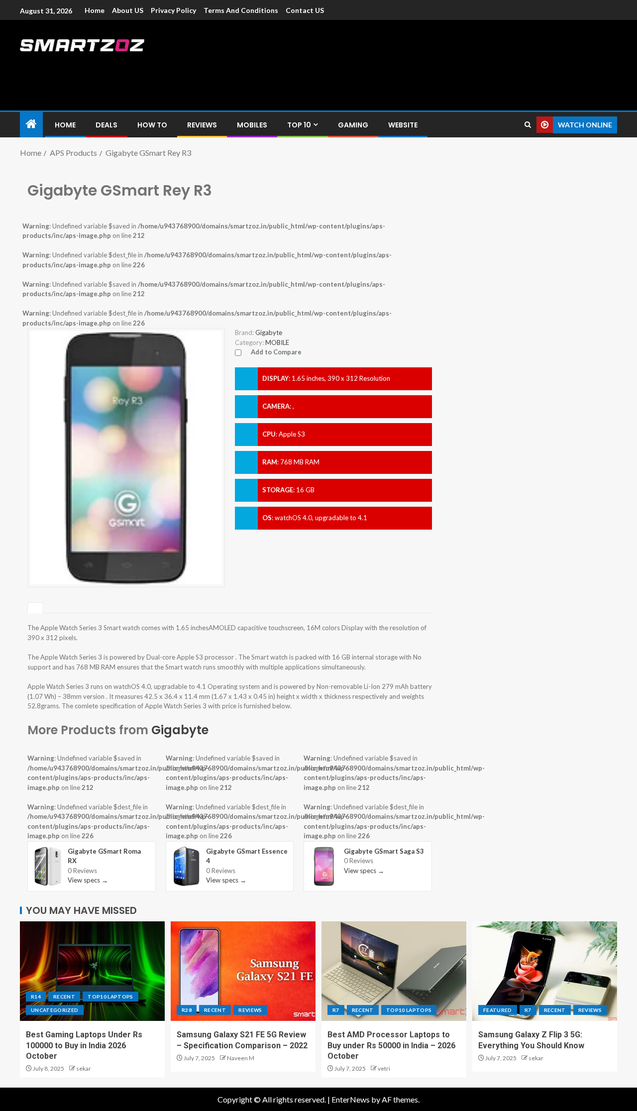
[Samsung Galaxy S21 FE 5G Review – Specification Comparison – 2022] (243, 971)
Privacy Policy (173, 10)
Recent (64, 997)
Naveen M (240, 1058)
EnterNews (350, 1099)
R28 (187, 1010)
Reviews (202, 125)
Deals (106, 125)
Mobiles (252, 125)
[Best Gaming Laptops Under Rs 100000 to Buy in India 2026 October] (92, 971)
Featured (497, 1010)
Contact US (305, 10)
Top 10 (299, 125)
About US (127, 10)
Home (95, 10)
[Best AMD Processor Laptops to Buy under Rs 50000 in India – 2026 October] (393, 971)
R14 (36, 997)
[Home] (31, 124)
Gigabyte (180, 730)
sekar (83, 1068)
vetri (384, 1068)
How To (152, 125)
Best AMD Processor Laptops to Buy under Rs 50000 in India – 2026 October (391, 1045)
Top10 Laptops (110, 997)
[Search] (528, 124)
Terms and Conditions (241, 10)
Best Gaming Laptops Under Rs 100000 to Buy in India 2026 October (84, 1045)
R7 (335, 1010)
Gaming (353, 125)
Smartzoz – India (130, 65)
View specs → (88, 880)
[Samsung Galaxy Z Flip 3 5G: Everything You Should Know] (544, 971)
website (403, 125)
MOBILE (277, 342)
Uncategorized (55, 1010)
